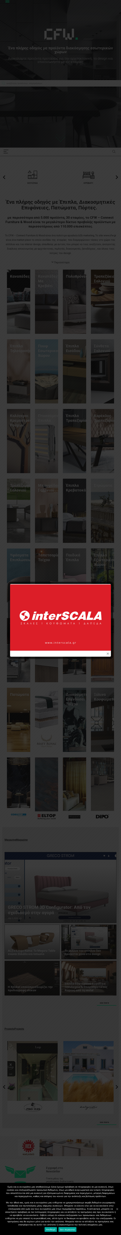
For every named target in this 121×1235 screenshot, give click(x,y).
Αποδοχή (50, 1229)
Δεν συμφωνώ (67, 1229)
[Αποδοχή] (117, 1209)
